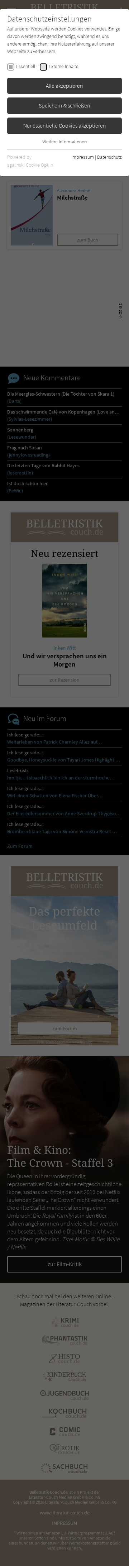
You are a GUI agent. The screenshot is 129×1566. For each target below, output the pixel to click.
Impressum (82, 157)
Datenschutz (109, 157)
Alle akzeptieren (64, 85)
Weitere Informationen (64, 141)
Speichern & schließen (64, 105)
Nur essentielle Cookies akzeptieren (64, 125)
